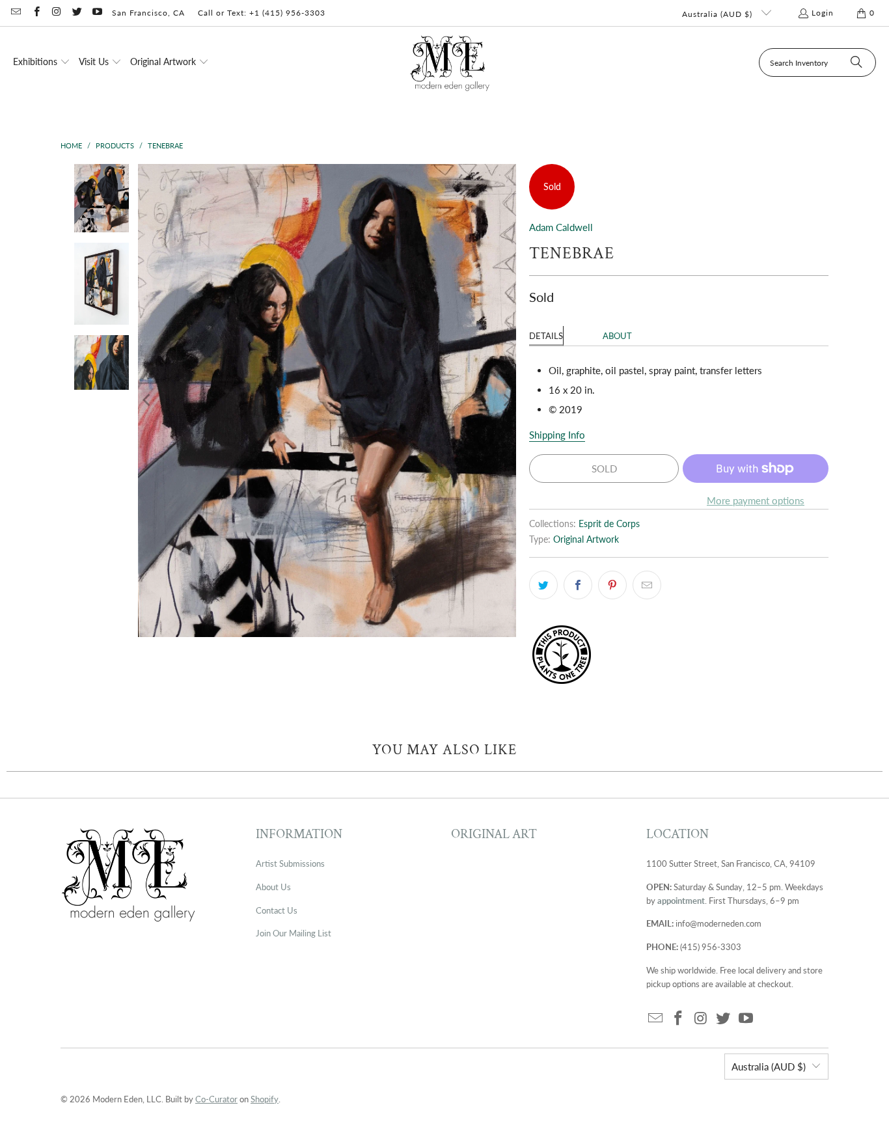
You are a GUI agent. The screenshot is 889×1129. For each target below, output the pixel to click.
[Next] (506, 400)
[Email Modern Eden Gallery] (15, 13)
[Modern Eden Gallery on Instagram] (56, 13)
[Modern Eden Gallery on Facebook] (35, 13)
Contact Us (276, 910)
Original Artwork (586, 539)
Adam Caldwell (561, 227)
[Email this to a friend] (647, 585)
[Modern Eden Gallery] (450, 62)
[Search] (856, 62)
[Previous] (147, 400)
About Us (273, 887)
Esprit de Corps (609, 524)
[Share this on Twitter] (543, 585)
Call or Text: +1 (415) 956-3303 (261, 13)
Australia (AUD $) (718, 14)
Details (546, 336)
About (617, 336)
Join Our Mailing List (293, 933)
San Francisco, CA (148, 13)
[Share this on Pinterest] (612, 585)
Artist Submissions (290, 863)
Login (823, 13)
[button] (41, 62)
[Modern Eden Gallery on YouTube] (96, 13)
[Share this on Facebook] (578, 585)
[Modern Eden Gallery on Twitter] (76, 13)
